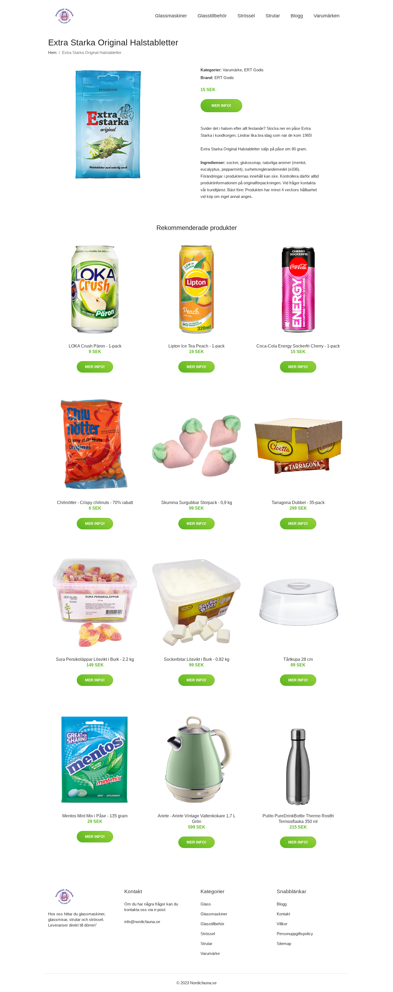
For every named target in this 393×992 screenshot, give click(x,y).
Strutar (272, 15)
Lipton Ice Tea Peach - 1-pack (196, 346)
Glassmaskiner (171, 15)
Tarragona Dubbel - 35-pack (298, 502)
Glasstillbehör (212, 15)
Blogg (297, 15)
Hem (52, 52)
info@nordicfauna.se (142, 921)
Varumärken (327, 15)
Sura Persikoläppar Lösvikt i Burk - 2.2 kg (95, 659)
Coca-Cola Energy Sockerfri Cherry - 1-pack (298, 346)
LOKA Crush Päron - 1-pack (95, 346)
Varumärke (232, 70)
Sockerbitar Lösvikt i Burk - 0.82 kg (196, 659)
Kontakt (283, 914)
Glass (206, 904)
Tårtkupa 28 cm (298, 659)
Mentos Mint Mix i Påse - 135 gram (95, 816)
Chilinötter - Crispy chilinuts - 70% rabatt (95, 502)
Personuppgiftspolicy (295, 933)
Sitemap (284, 943)
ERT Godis (254, 70)
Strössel (246, 15)
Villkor (282, 923)
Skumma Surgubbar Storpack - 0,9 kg (196, 502)
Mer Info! (221, 105)
